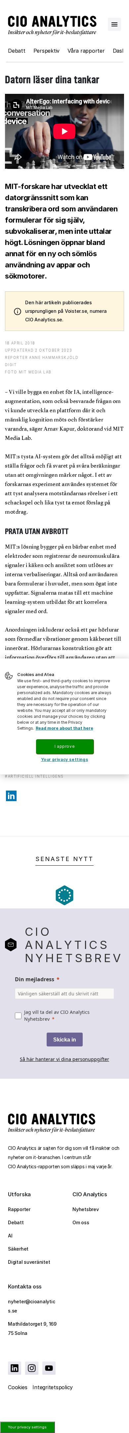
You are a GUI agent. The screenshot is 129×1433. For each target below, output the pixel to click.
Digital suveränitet (29, 1262)
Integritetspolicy (52, 1387)
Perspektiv (46, 50)
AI (10, 1235)
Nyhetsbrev (85, 1209)
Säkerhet (18, 1249)
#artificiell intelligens (34, 776)
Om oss (80, 1222)
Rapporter (19, 1209)
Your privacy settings (27, 1427)
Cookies (17, 1387)
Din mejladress (34, 979)
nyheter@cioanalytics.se (31, 1306)
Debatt (16, 50)
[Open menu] (114, 24)
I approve (64, 746)
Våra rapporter (86, 50)
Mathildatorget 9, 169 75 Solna (32, 1328)
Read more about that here (64, 728)
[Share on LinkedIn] (11, 796)
